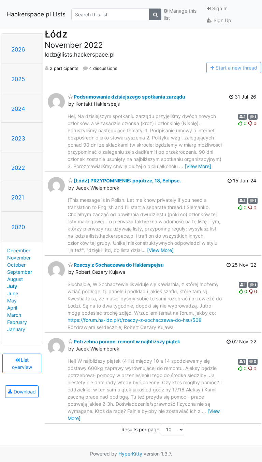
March (14, 315)
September (19, 272)
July (12, 286)
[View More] (198, 166)
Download (24, 391)
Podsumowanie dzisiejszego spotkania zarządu (129, 97)
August (15, 279)
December (18, 250)
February (17, 322)
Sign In (219, 8)
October (16, 265)
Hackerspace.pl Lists (36, 14)
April (12, 308)
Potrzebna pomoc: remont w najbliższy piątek (126, 341)
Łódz (56, 34)
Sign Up (221, 20)
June (12, 293)
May (12, 300)
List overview (22, 363)
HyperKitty (130, 454)
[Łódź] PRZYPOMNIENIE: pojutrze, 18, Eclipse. (127, 180)
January (16, 329)
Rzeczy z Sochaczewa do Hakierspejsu (118, 265)
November (19, 257)
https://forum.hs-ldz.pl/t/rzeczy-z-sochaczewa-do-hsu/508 (135, 320)
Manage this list (180, 14)
